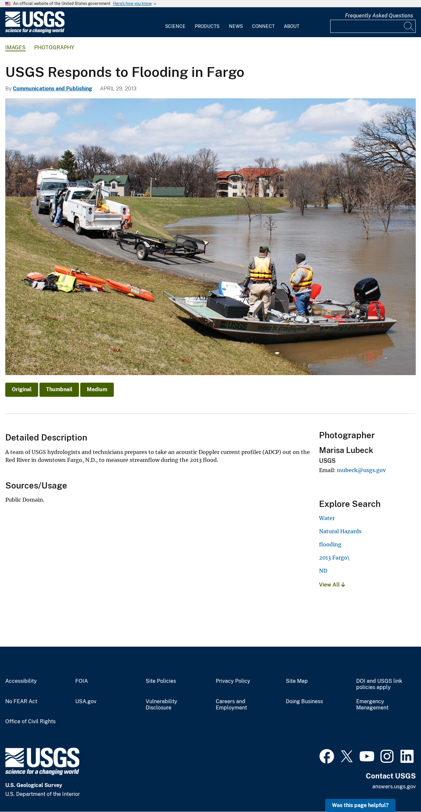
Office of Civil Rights (30, 722)
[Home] (34, 32)
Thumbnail (59, 389)
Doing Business (304, 702)
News (236, 26)
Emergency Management (372, 705)
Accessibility (21, 681)
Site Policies (161, 681)
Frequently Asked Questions (379, 15)
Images (15, 47)
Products (207, 26)
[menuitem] (175, 22)
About (291, 26)
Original (22, 389)
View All (330, 585)
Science (175, 26)
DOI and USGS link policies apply (379, 684)
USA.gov (85, 702)
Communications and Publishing (52, 88)
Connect (263, 26)
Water (327, 518)
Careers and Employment (231, 705)
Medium (97, 389)
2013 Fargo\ (334, 557)
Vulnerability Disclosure (161, 705)
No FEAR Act (21, 702)
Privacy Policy (233, 681)
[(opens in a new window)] (326, 755)
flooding (330, 544)
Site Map (297, 681)
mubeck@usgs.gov (361, 470)
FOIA (81, 681)
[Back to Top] (397, 788)
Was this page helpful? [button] (360, 805)
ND (323, 570)
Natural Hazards (340, 531)
